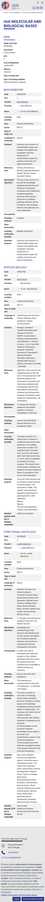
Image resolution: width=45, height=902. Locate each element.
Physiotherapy (9, 40)
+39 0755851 (13, 852)
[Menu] (42, 2)
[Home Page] (10, 5)
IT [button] (38, 3)
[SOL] (41, 7)
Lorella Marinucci (24, 544)
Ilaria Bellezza (22, 102)
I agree (16, 899)
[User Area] (33, 7)
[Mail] (37, 7)
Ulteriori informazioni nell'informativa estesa (19, 895)
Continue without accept (33, 899)
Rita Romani (22, 279)
